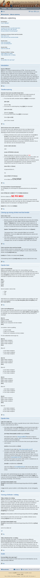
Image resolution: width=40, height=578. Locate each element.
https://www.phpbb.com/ (25, 449)
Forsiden (4, 8)
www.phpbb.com (15, 457)
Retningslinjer (16, 8)
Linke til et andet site (5, 48)
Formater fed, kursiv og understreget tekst (10, 28)
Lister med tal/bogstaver (6, 43)
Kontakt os (24, 8)
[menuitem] (3, 11)
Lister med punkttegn (5, 42)
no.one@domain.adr (20, 466)
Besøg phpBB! (21, 436)
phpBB (14, 572)
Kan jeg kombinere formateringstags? (9, 30)
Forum (9, 8)
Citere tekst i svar (5, 35)
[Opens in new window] (1, 531)
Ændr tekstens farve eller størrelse (9, 29)
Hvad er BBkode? (5, 23)
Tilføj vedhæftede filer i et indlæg (8, 54)
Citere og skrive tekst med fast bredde (9, 37)
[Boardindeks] (20, 3)
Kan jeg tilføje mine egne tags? (8, 59)
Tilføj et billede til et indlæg (7, 53)
